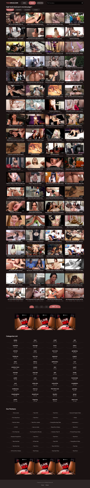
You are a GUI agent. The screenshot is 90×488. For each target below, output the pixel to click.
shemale (28, 25)
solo (37, 170)
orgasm (75, 357)
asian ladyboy (38, 25)
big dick (71, 54)
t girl (22, 54)
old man (55, 378)
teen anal (55, 351)
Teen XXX (35, 413)
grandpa (74, 389)
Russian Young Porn (16, 436)
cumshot (10, 54)
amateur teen (15, 367)
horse (55, 346)
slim (16, 25)
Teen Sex (75, 446)
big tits (31, 54)
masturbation (38, 199)
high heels (12, 25)
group (74, 394)
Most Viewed (10, 9)
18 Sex (75, 417)
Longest (36, 9)
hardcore (75, 25)
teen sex (35, 357)
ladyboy (32, 25)
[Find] (82, 3)
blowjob (43, 25)
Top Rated (18, 9)
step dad (35, 373)
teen (83, 170)
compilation (74, 384)
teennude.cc (75, 422)
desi (55, 367)
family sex (15, 357)
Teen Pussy (35, 451)
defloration (55, 362)
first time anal (55, 389)
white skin (35, 384)
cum (68, 25)
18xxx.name (16, 413)
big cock (33, 69)
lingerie (76, 112)
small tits (58, 40)
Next (53, 306)
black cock (75, 400)
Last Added (27, 9)
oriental (15, 351)
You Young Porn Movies (36, 432)
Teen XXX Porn (55, 446)
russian (35, 367)
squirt (74, 367)
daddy (15, 340)
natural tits (55, 384)
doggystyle (54, 40)
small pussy (15, 389)
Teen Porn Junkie (36, 422)
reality (23, 141)
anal (76, 40)
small (55, 340)
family (75, 373)
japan (24, 25)
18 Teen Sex (36, 441)
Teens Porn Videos (55, 427)
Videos (32, 3)
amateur (42, 54)
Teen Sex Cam (16, 446)
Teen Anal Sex (16, 441)
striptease (41, 243)
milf (62, 83)
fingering (74, 141)
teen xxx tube (35, 427)
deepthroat (35, 394)
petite (63, 40)
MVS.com (12, 3)
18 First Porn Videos (16, 451)
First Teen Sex (16, 432)
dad (75, 340)
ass (82, 112)
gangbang (74, 351)
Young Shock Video (75, 441)
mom (35, 351)
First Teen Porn (16, 417)
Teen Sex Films (55, 451)
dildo (81, 141)
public (15, 378)
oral (55, 98)
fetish (79, 69)
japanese (19, 25)
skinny (23, 98)
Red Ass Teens (16, 422)
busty (12, 69)
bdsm (61, 112)
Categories (40, 3)
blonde (41, 170)
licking (23, 40)
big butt (55, 400)
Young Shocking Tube (55, 422)
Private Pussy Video (75, 432)
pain (19, 40)
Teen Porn (55, 413)
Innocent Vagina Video (75, 413)
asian (8, 25)
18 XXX (16, 427)
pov (39, 54)
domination (15, 40)
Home (24, 3)
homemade (81, 127)
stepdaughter (15, 394)
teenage (35, 346)
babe (77, 98)
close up (35, 389)
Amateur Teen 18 (55, 432)
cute (35, 378)
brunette (58, 83)
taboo (74, 346)
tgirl (55, 373)
